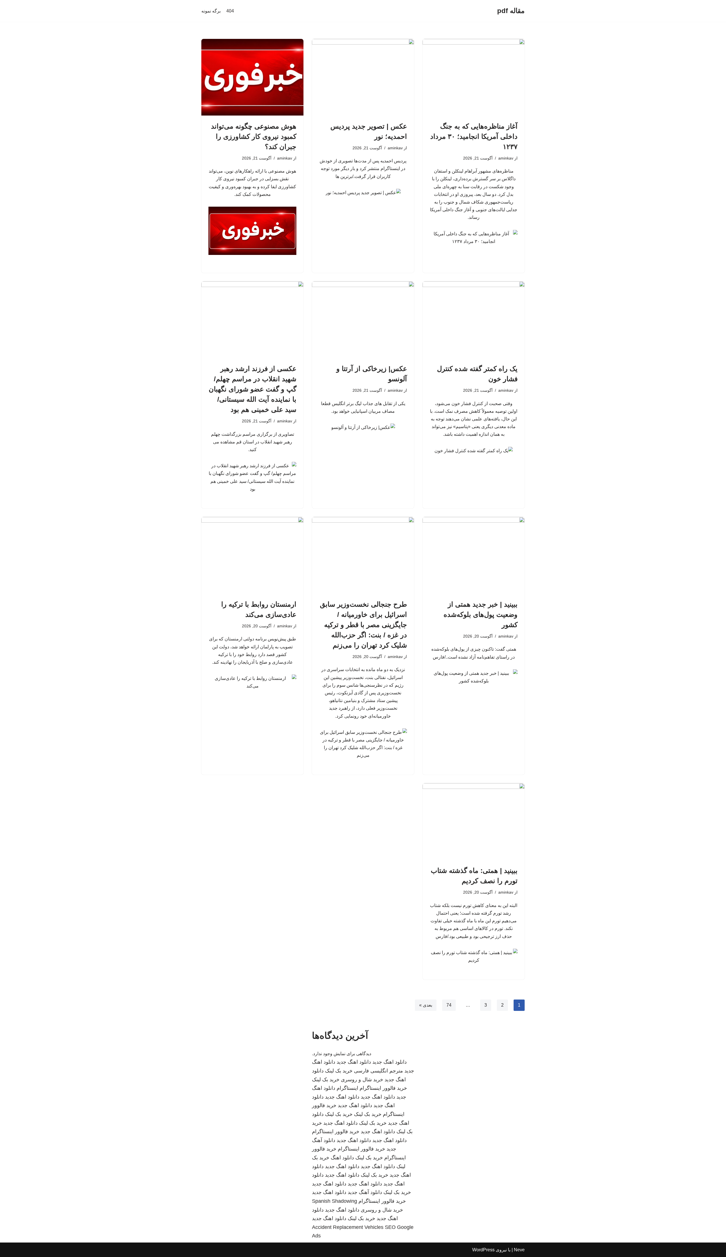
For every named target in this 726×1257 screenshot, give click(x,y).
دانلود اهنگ (342, 1157)
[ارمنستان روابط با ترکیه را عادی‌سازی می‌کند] (252, 555)
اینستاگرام (347, 1088)
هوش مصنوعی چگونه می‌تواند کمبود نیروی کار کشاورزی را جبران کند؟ (253, 136)
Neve (519, 1249)
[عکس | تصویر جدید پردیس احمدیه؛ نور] (363, 77)
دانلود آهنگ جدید (365, 1192)
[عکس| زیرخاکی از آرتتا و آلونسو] (363, 319)
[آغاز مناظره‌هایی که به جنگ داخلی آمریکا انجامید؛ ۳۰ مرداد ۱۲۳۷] (474, 77)
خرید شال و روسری (362, 1079)
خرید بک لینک (339, 1071)
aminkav (505, 158)
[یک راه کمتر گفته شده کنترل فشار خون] (474, 319)
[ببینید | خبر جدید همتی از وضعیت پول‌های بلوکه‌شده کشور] (474, 555)
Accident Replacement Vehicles (347, 1227)
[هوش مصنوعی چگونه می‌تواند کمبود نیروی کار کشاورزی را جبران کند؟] (252, 77)
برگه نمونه (211, 11)
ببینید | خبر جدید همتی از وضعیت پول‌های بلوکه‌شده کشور (481, 614)
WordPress (483, 1249)
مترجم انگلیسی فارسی (378, 1071)
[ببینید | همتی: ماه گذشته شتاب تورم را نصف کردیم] (474, 821)
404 (230, 11)
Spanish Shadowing (334, 1201)
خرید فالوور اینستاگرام (383, 1088)
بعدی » (425, 1005)
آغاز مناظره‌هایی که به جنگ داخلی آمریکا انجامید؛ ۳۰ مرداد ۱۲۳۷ (474, 136)
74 (448, 1005)
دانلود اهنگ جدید (389, 1062)
